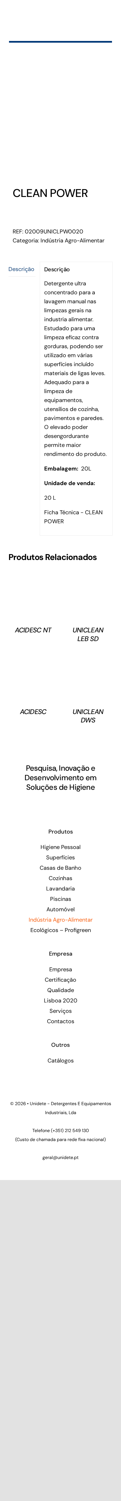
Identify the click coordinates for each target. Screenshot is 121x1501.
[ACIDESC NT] (33, 575)
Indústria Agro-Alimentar (72, 240)
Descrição (21, 269)
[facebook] (46, 803)
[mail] (65, 803)
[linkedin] (56, 803)
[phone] (75, 803)
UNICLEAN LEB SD (88, 634)
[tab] (21, 269)
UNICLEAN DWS (88, 715)
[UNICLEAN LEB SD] (88, 575)
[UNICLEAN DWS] (88, 657)
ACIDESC (33, 711)
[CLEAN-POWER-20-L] (60, 120)
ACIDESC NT (33, 630)
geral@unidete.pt (60, 1157)
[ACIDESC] (33, 657)
